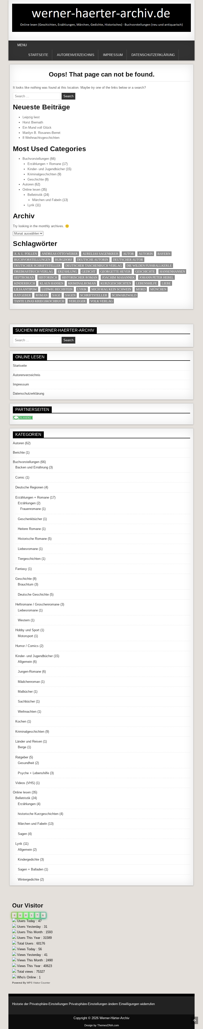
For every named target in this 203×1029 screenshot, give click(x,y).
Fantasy (21, 569)
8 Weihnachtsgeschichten (41, 138)
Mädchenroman (29, 682)
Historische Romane (32, 539)
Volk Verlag (101, 301)
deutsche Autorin (92, 260)
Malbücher (25, 691)
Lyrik (30, 205)
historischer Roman (79, 277)
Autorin (146, 254)
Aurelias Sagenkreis (100, 254)
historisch (48, 277)
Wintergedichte (28, 879)
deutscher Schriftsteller (37, 265)
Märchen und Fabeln (46, 200)
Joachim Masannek (118, 277)
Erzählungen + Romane (44, 164)
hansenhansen (172, 271)
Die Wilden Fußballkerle (149, 265)
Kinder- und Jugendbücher (46, 169)
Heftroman (24, 277)
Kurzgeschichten (116, 283)
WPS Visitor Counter (38, 982)
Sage (56, 295)
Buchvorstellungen (36, 159)
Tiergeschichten (29, 559)
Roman (42, 295)
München (158, 289)
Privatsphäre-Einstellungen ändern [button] (93, 1004)
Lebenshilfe (146, 283)
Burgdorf (63, 260)
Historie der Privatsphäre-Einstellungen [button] (40, 1004)
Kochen (20, 721)
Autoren (28, 184)
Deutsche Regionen (29, 487)
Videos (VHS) (25, 783)
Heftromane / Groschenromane (37, 604)
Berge (22, 747)
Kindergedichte (28, 859)
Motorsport (25, 636)
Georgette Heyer (115, 271)
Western (24, 620)
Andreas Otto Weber (60, 254)
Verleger (77, 301)
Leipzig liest (31, 117)
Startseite (38, 55)
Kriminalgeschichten (41, 174)
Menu (22, 45)
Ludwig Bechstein (57, 289)
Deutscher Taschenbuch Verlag (93, 265)
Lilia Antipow (25, 289)
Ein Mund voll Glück (37, 127)
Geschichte (35, 179)
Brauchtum (25, 584)
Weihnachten (27, 711)
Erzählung (67, 271)
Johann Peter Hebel (156, 277)
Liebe (166, 283)
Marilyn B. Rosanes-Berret (41, 133)
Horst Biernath (33, 122)
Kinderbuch (24, 283)
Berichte (19, 452)
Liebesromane (28, 549)
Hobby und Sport (27, 630)
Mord (141, 289)
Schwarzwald (124, 295)
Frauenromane (30, 509)
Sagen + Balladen (30, 869)
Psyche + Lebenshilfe (33, 773)
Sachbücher (26, 701)
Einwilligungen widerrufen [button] (137, 1004)
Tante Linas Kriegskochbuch (39, 301)
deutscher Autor (128, 260)
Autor (128, 254)
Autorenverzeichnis (75, 55)
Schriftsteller (93, 295)
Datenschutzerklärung (153, 55)
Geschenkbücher (30, 519)
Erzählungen (27, 503)
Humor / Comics (27, 646)
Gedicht (89, 271)
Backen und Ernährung (31, 467)
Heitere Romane (29, 529)
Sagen (70, 295)
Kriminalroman (82, 283)
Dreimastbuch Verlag (33, 271)
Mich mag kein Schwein (111, 289)
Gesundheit (26, 763)
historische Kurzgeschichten (38, 814)
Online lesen (31, 189)
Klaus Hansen (51, 283)
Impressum (113, 55)
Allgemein (25, 662)
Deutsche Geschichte (33, 594)
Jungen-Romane (29, 671)
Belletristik (35, 195)
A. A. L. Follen (25, 254)
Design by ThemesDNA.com (101, 1025)
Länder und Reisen (28, 741)
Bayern (163, 254)
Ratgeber (22, 295)
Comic (20, 477)
